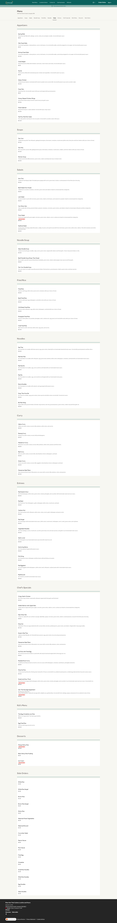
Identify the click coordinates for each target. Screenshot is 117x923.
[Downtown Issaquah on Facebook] (6, 914)
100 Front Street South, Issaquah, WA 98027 (15, 906)
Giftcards (69, 2)
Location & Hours (43, 2)
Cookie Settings (41, 919)
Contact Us (52, 2)
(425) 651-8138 (9, 905)
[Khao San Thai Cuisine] (9, 2)
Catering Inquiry (61, 2)
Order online (15, 912)
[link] (20, 18)
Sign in (109, 2)
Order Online (102, 2)
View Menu (34, 2)
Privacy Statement (31, 919)
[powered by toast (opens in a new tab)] (11, 919)
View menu (8, 912)
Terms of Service (21, 919)
